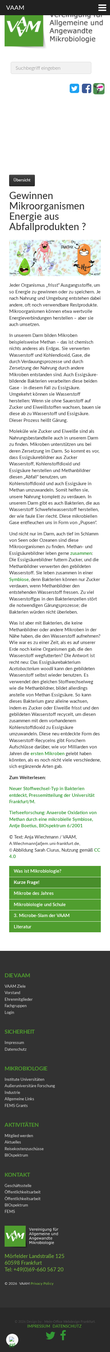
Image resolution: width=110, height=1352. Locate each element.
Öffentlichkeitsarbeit (23, 1192)
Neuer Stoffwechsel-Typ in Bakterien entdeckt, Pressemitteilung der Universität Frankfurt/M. (51, 795)
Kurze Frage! (26, 882)
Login (9, 1013)
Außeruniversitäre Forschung (30, 1086)
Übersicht (22, 180)
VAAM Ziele (15, 987)
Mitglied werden (19, 1136)
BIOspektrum (16, 1156)
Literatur (22, 927)
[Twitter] (74, 88)
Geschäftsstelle (18, 1186)
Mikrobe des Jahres (34, 893)
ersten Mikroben (47, 753)
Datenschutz (16, 1050)
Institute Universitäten (24, 1080)
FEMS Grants (16, 1106)
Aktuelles (13, 1142)
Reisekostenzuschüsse (24, 1149)
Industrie (12, 1093)
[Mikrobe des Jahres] (99, 88)
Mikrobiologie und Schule (40, 904)
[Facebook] (86, 88)
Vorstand (12, 993)
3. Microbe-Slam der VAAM (42, 915)
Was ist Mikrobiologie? (37, 871)
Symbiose (19, 579)
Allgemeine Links (19, 1099)
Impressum (14, 1043)
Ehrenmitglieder (19, 1000)
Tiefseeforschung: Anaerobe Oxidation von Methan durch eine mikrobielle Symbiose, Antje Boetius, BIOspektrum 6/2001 (53, 819)
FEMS (10, 1212)
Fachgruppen (16, 1006)
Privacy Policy (42, 1283)
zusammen (81, 553)
